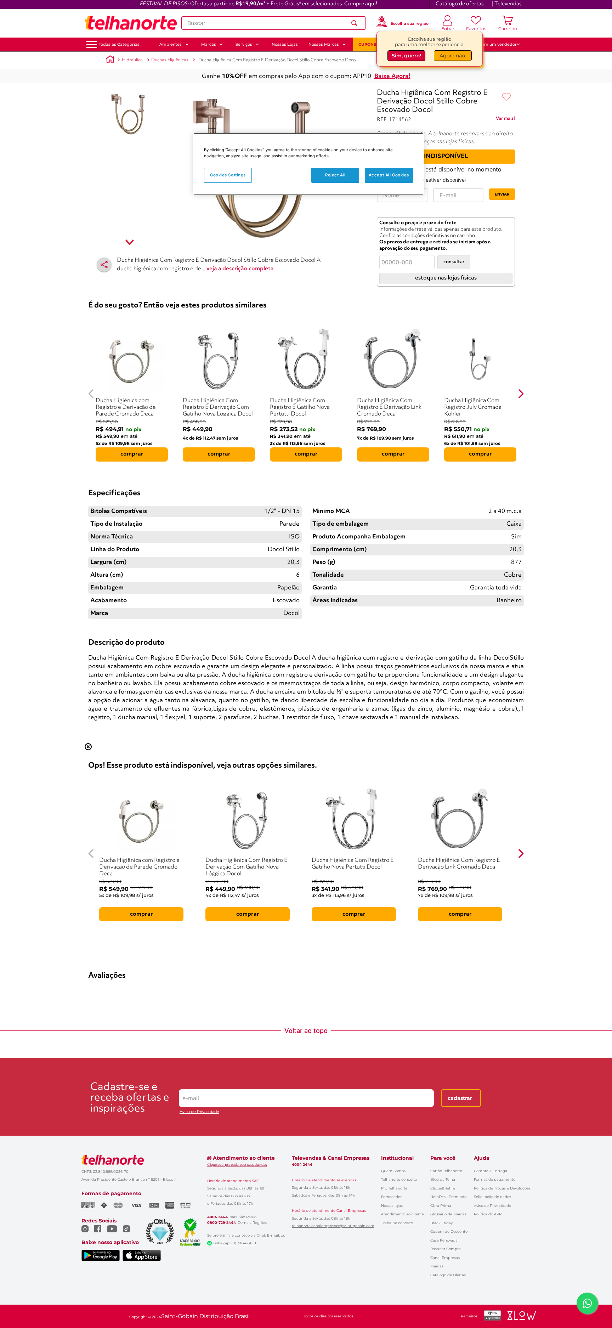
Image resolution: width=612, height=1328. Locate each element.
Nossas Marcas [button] (323, 44)
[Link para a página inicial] (110, 60)
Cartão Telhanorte (446, 1171)
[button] (119, 44)
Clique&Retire (442, 1188)
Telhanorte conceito (399, 1179)
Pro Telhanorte (394, 1188)
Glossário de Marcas (448, 1214)
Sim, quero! (406, 55)
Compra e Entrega (490, 1171)
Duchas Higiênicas (169, 60)
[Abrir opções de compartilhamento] (104, 265)
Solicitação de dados (492, 1196)
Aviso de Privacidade (199, 1111)
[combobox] (273, 23)
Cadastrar (460, 1098)
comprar (131, 454)
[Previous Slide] (91, 394)
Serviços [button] (244, 44)
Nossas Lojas (285, 44)
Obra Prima (440, 1205)
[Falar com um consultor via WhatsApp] (587, 1303)
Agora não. (453, 55)
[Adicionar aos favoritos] (506, 97)
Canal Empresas (445, 1257)
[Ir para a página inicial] (131, 23)
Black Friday (441, 1223)
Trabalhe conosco (397, 1223)
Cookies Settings (228, 175)
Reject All (335, 175)
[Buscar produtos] (355, 23)
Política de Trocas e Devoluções (502, 1188)
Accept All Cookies (389, 175)
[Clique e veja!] (505, 119)
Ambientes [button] (170, 44)
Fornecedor (391, 1196)
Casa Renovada (444, 1240)
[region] (308, 164)
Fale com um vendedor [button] (493, 44)
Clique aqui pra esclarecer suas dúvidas (237, 1164)
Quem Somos (393, 1171)
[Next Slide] (520, 394)
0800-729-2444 (221, 1223)
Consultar (453, 262)
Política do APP (488, 1214)
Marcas (436, 1266)
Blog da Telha (442, 1179)
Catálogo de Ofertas (448, 1275)
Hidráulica (132, 60)
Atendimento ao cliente (402, 1214)
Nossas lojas (392, 1205)
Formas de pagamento (494, 1179)
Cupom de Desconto (449, 1231)
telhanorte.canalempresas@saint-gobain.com (333, 1226)
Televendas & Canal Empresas (330, 1158)
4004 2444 (217, 1217)
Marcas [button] (208, 44)
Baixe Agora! (392, 76)
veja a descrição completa (240, 269)
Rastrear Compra (445, 1249)
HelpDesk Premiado (448, 1196)
